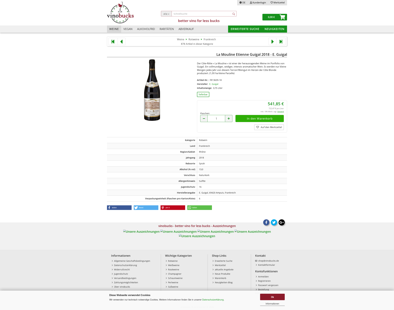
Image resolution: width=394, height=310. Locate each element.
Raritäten (167, 29)
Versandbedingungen (124, 278)
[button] (119, 207)
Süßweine (172, 286)
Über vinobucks (121, 286)
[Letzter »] (281, 41)
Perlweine (172, 282)
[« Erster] (113, 41)
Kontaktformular (266, 264)
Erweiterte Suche (245, 29)
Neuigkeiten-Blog (223, 282)
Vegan (128, 29)
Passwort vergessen (267, 285)
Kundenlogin (259, 2)
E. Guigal (213, 84)
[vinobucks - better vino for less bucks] (129, 12)
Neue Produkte (222, 273)
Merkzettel (279, 2)
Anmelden (263, 276)
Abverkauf (186, 29)
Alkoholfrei (146, 29)
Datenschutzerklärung (213, 299)
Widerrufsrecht (121, 269)
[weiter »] (272, 41)
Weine (114, 29)
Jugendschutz (120, 273)
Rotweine (172, 260)
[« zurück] (122, 41)
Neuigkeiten (274, 29)
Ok (272, 296)
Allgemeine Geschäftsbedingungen (131, 260)
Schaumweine (175, 278)
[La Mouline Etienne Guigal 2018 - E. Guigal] (152, 89)
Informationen (272, 303)
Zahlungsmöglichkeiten (125, 282)
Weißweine (173, 265)
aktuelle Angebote (223, 269)
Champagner (174, 273)
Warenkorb (220, 278)
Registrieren (264, 280)
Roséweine (173, 269)
